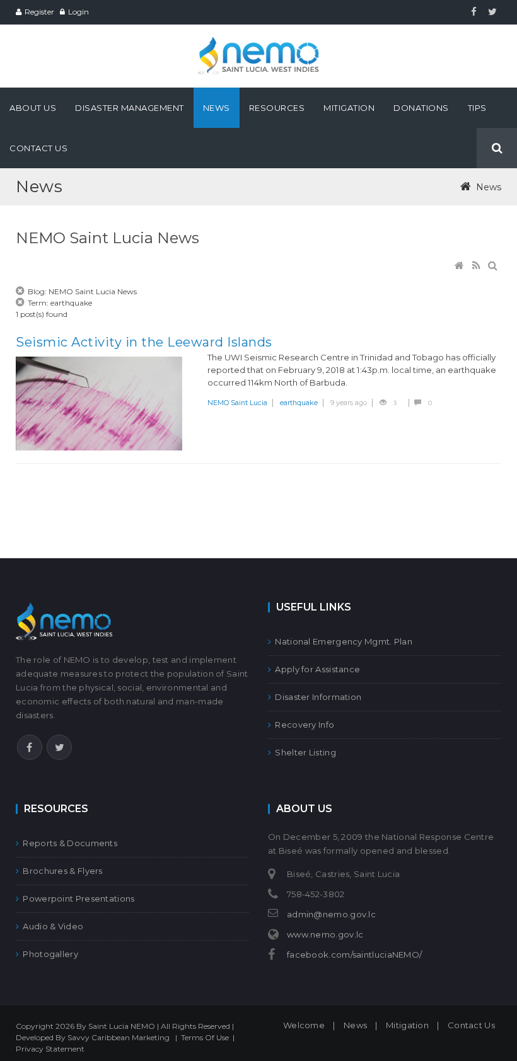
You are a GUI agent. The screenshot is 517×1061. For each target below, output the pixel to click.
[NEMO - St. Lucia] (258, 42)
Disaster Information (318, 697)
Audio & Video (53, 926)
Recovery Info (304, 725)
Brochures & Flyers (62, 871)
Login (78, 11)
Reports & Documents (70, 843)
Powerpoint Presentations (78, 898)
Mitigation (407, 1025)
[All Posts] (21, 291)
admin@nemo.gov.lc (331, 914)
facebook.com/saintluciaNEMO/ (354, 954)
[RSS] (477, 266)
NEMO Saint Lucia (237, 403)
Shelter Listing (305, 752)
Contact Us (471, 1025)
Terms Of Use (205, 1037)
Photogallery (50, 954)
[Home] (460, 266)
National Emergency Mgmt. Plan (343, 641)
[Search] (493, 266)
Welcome (304, 1025)
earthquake (299, 403)
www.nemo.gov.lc (325, 934)
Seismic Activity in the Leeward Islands (144, 342)
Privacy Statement (50, 1048)
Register (39, 11)
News (355, 1025)
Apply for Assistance (317, 669)
